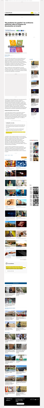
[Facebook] (18, 30)
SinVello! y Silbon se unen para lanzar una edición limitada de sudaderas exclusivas (31, 159)
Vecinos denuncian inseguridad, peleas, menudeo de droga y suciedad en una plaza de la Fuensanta (20, 351)
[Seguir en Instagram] (34, 399)
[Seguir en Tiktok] (36, 399)
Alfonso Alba (17, 295)
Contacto (26, 406)
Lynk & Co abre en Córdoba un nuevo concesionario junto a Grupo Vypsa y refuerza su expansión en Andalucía (31, 143)
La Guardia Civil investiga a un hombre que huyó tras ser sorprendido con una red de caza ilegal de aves (21, 328)
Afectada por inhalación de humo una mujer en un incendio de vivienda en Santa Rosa (34, 95)
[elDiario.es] (9, 400)
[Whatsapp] (17, 30)
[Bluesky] (20, 30)
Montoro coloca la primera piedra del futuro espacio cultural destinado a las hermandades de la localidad (21, 318)
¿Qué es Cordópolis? (19, 406)
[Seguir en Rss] (38, 399)
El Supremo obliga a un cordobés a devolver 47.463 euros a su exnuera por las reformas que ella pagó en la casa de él (10, 351)
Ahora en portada (7, 332)
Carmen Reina (17, 353)
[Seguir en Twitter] (31, 399)
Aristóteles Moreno (7, 296)
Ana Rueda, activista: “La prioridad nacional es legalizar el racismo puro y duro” (31, 196)
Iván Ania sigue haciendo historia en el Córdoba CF (21, 361)
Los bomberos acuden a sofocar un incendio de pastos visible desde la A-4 (21, 382)
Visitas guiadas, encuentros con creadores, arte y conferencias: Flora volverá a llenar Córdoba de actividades (10, 362)
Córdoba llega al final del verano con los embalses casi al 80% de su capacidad (21, 294)
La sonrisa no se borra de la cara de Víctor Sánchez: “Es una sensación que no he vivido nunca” (10, 305)
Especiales (7, 14)
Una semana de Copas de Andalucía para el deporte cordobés (10, 372)
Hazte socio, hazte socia (20, 403)
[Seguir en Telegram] (33, 399)
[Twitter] (21, 30)
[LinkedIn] (23, 30)
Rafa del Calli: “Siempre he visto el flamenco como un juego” (31, 188)
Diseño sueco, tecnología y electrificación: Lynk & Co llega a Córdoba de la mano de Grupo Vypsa (31, 151)
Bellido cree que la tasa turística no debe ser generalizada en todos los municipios (10, 393)
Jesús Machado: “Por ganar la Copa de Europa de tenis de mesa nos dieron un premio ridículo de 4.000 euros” (31, 200)
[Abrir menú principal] (38, 12)
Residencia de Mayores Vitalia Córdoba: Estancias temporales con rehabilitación (31, 147)
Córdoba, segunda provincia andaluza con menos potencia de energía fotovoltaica (21, 372)
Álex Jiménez (6, 306)
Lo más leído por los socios (8, 285)
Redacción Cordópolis (18, 395)
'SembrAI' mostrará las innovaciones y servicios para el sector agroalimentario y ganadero (10, 328)
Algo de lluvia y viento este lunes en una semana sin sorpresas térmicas (21, 340)
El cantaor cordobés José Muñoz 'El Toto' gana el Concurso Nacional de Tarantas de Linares (34, 113)
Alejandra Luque (6, 353)
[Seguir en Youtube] (35, 399)
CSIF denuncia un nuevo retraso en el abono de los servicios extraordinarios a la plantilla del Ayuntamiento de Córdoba (10, 318)
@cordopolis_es (7, 56)
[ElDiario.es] (36, 14)
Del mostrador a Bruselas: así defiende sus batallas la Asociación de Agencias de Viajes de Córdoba (31, 155)
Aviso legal (23, 406)
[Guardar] (24, 30)
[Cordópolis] (9, 398)
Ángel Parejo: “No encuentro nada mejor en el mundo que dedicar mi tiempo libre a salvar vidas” (31, 204)
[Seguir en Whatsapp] (37, 399)
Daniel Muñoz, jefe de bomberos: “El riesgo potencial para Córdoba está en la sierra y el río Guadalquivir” (31, 192)
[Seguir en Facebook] (32, 399)
